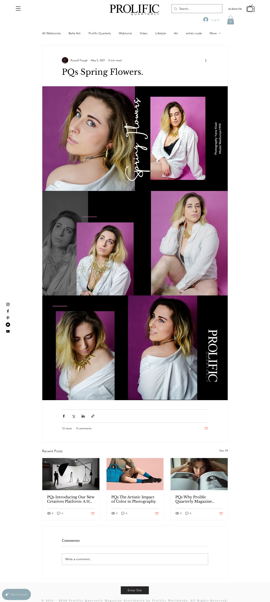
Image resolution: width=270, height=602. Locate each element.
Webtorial (125, 33)
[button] (18, 8)
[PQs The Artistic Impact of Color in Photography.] (135, 474)
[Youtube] (8, 331)
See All (223, 450)
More (213, 33)
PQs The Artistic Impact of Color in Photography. (134, 499)
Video (143, 33)
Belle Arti (75, 33)
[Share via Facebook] (64, 416)
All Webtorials (51, 33)
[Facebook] (8, 311)
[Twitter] (8, 324)
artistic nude (194, 33)
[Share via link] (93, 416)
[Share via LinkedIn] (83, 416)
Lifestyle (160, 33)
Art (176, 33)
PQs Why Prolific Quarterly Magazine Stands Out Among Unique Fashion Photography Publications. (193, 499)
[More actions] (205, 60)
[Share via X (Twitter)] (73, 416)
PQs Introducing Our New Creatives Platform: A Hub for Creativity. (70, 499)
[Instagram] (8, 304)
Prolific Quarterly (100, 33)
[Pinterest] (8, 318)
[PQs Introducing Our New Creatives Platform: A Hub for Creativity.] (70, 474)
